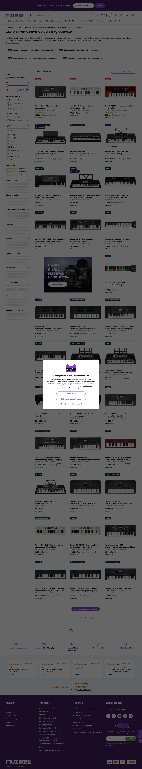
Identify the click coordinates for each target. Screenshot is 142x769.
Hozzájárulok (71, 393)
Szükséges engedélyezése (71, 399)
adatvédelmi (87, 386)
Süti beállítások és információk (71, 404)
